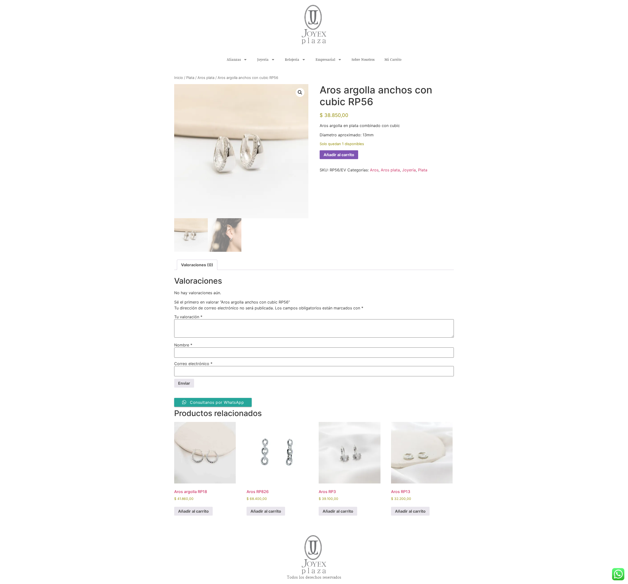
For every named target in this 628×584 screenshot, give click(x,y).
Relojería (292, 59)
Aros (374, 169)
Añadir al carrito (339, 154)
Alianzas (234, 59)
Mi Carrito (392, 59)
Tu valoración (188, 317)
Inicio (178, 78)
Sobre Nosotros (363, 59)
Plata (190, 78)
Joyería (263, 59)
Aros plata (205, 78)
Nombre (183, 345)
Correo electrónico (193, 364)
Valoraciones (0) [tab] (197, 264)
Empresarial (325, 59)
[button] (300, 92)
